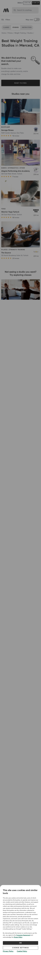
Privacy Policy (18, 937)
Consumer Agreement (23, 935)
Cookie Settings (20, 948)
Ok (20, 943)
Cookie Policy (22, 951)
